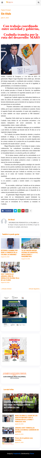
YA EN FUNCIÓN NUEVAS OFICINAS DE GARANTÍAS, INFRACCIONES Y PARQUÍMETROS (29, 253)
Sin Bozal (11, 220)
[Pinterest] (23, 210)
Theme (32, 453)
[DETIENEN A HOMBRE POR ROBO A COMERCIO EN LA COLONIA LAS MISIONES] (10, 243)
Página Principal (6, 10)
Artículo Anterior (7, 289)
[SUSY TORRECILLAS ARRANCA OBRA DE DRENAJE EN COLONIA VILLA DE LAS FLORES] (10, 267)
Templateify (16, 453)
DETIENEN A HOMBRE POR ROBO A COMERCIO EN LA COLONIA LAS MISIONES (9, 252)
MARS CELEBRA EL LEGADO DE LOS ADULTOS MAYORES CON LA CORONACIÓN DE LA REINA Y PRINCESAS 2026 (26, 419)
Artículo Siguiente (34, 289)
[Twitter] (15, 210)
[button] (2, 2)
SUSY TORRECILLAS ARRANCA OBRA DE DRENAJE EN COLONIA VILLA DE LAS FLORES (10, 277)
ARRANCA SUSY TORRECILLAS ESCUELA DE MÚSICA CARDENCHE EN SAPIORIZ (27, 430)
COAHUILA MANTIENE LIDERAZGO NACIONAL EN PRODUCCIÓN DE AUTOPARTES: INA (18, 405)
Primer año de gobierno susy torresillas (24, 439)
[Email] (26, 210)
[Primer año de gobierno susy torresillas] (8, 440)
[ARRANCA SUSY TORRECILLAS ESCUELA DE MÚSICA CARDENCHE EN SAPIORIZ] (8, 430)
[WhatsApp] (19, 210)
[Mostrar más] (30, 210)
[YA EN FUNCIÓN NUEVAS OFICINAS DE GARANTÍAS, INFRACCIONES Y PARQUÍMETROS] (30, 243)
